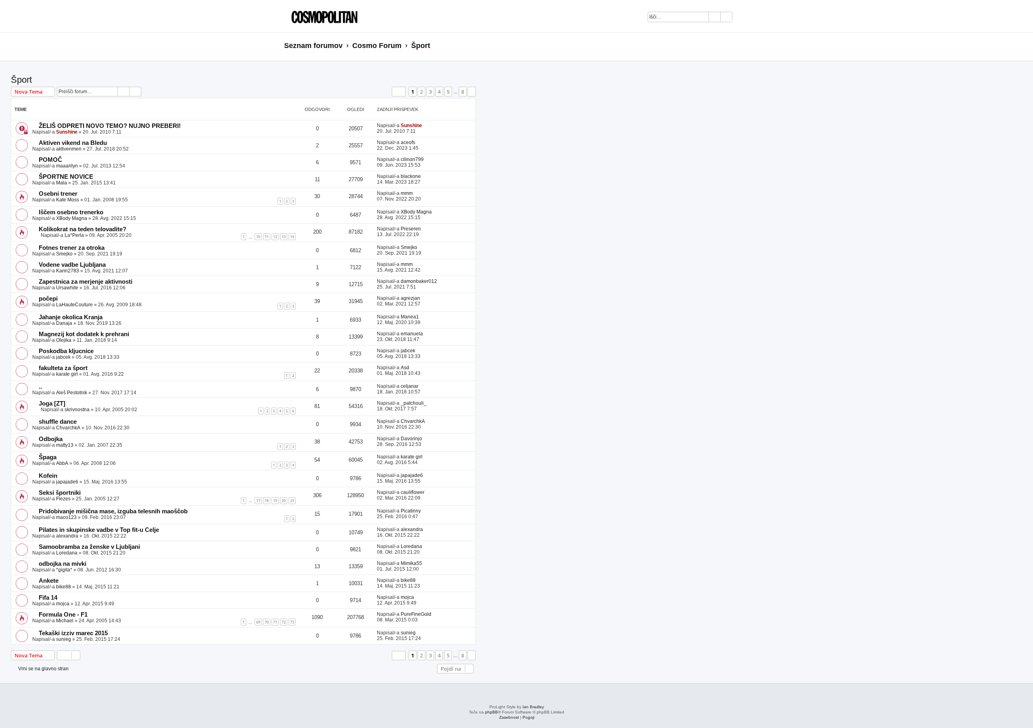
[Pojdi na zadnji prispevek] (426, 125)
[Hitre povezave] (746, 46)
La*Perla (74, 235)
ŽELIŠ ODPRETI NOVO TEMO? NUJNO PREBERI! (110, 126)
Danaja (64, 323)
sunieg (63, 639)
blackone (411, 176)
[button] (399, 91)
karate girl (67, 374)
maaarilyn (67, 166)
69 (258, 622)
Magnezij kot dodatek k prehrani (84, 334)
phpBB (491, 712)
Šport (21, 80)
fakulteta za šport (63, 368)
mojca (62, 604)
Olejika (63, 340)
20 (284, 500)
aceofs (408, 142)
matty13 (64, 445)
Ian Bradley (533, 707)
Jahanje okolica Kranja (70, 317)
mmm (407, 193)
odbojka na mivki (62, 564)
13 (284, 236)
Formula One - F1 (63, 614)
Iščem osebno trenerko (71, 212)
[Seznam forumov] (322, 16)
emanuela (412, 334)
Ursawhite (67, 288)
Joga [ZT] (52, 403)
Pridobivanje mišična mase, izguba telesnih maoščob (113, 511)
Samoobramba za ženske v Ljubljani (89, 547)
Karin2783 (67, 271)
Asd (405, 367)
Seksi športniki (60, 493)
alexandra (67, 536)
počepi (48, 298)
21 (292, 500)
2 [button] (421, 91)
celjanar (409, 386)
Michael (64, 620)
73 (292, 622)
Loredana (66, 553)
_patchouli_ (414, 403)
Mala (61, 183)
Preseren (411, 229)
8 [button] (462, 91)
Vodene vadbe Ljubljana (72, 264)
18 (267, 500)
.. (40, 386)
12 (275, 236)
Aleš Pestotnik (71, 392)
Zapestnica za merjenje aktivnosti (85, 281)
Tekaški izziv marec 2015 (73, 633)
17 (258, 500)
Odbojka (51, 439)
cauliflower (412, 492)
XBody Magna (71, 218)
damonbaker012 (419, 281)
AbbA (62, 463)
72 (284, 622)
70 (267, 622)
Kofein (48, 476)
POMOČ (50, 160)
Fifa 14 (48, 597)
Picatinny (411, 511)
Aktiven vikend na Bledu (73, 143)
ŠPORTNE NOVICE (66, 177)
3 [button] (430, 91)
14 (292, 236)
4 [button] (439, 91)
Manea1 (410, 317)
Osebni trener (58, 193)
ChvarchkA (68, 428)
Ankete (49, 580)
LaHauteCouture (74, 305)
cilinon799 (412, 159)
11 (267, 236)
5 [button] (448, 91)
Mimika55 (411, 563)
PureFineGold (416, 614)
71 (275, 622)
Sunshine (66, 132)
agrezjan (410, 298)
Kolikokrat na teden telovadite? (82, 229)
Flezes (63, 499)
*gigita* (64, 570)
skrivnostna (77, 409)
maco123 (66, 517)
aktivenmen (69, 149)
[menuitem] (742, 18)
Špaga (47, 457)
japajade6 (67, 482)
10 (258, 236)
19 (275, 500)
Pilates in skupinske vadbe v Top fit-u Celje (99, 530)
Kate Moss (67, 200)
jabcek (63, 357)
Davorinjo (411, 438)
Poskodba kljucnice (66, 351)
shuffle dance (58, 421)
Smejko (64, 254)
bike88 (63, 587)
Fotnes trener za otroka (72, 248)
